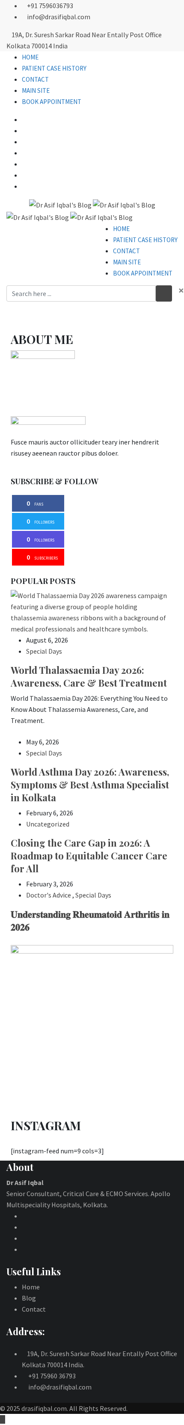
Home (30, 57)
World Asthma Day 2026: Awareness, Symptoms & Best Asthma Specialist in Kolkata (90, 784)
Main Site (36, 90)
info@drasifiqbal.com (58, 16)
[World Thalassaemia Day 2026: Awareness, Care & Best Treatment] (92, 612)
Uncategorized (47, 824)
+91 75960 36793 (52, 1376)
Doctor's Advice (48, 895)
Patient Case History (54, 68)
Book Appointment (51, 102)
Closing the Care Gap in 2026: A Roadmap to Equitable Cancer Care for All (89, 855)
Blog (29, 1298)
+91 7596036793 (50, 5)
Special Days (44, 651)
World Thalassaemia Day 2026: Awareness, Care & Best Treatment (89, 676)
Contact (35, 79)
